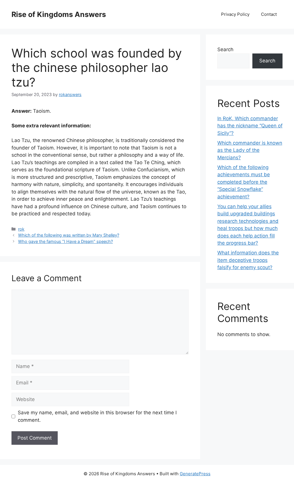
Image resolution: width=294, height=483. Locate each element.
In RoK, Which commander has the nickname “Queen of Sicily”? (250, 126)
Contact (269, 14)
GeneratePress (195, 473)
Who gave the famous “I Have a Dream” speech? (65, 241)
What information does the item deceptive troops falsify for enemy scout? (248, 260)
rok (21, 229)
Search (225, 49)
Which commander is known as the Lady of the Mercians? (249, 150)
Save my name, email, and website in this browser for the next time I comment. (97, 416)
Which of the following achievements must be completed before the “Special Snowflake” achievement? (243, 182)
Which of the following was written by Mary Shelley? (68, 235)
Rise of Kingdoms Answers (58, 14)
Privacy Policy (235, 14)
